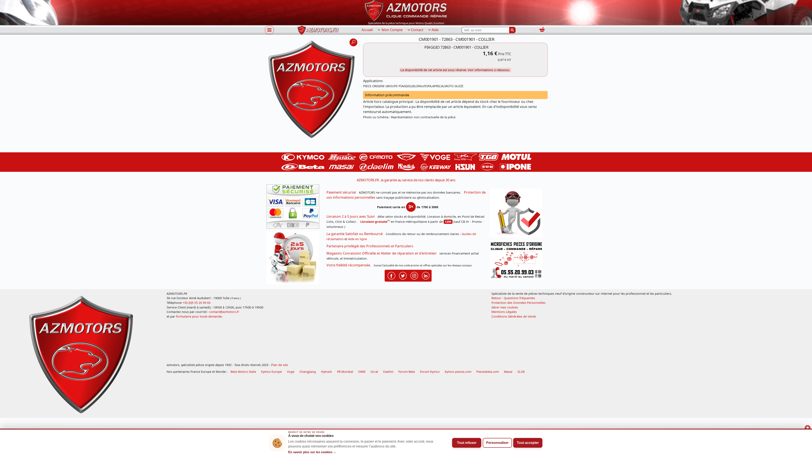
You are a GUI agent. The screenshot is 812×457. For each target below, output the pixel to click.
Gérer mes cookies (504, 307)
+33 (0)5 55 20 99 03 (196, 303)
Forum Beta (406, 372)
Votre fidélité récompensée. (348, 265)
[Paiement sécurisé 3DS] (294, 207)
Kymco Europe (271, 372)
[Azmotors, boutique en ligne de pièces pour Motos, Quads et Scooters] (406, 10)
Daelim (388, 372)
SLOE (521, 372)
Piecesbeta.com (487, 372)
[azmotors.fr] (318, 30)
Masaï (508, 372)
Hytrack (326, 372)
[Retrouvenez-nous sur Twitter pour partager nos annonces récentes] (403, 275)
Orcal (374, 372)
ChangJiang (307, 372)
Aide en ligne (357, 239)
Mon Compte (392, 30)
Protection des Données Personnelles (518, 303)
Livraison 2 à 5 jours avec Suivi (350, 216)
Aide (435, 30)
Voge (290, 372)
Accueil (367, 30)
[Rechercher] (512, 30)
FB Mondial (345, 372)
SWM (361, 372)
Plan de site (279, 365)
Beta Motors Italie (243, 372)
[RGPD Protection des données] (518, 214)
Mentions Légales (504, 312)
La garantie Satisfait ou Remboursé (354, 233)
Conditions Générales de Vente (513, 316)
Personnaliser (497, 443)
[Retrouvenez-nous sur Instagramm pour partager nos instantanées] (414, 275)
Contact (417, 30)
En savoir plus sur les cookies (312, 452)
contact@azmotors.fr (224, 312)
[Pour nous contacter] (518, 261)
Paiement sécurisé (341, 192)
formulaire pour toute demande (199, 316)
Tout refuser (466, 443)
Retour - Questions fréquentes (513, 298)
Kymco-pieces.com (458, 372)
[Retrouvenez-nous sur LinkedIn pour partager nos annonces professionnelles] (425, 275)
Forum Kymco (430, 372)
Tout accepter (528, 443)
